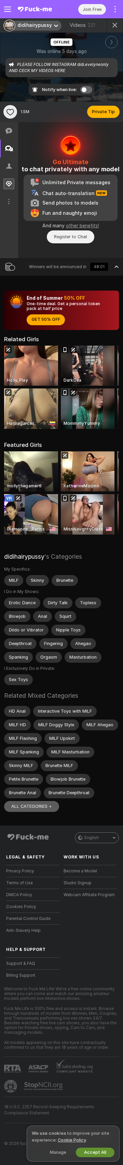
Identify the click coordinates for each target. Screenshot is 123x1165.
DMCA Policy (19, 894)
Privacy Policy (20, 871)
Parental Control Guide (28, 918)
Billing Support (20, 975)
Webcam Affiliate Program (89, 894)
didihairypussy (24, 556)
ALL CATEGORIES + (31, 806)
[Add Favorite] (10, 112)
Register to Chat (70, 236)
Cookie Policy (72, 1140)
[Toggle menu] (7, 9)
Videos (82, 25)
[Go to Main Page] (38, 9)
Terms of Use (19, 883)
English (91, 837)
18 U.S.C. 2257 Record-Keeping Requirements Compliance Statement (49, 1110)
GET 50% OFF (45, 319)
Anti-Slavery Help (23, 930)
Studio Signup (78, 883)
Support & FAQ (20, 963)
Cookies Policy (21, 906)
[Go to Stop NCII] (44, 1086)
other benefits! (82, 225)
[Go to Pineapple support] (11, 1086)
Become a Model (80, 871)
